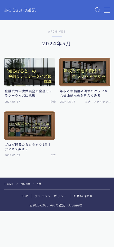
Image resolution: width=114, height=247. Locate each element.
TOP (24, 196)
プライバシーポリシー (50, 196)
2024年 (25, 184)
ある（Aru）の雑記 (20, 10)
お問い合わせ (83, 196)
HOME (9, 184)
